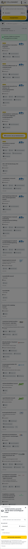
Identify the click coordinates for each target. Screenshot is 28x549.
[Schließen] (25, 507)
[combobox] (12, 520)
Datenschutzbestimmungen (6, 541)
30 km (22, 526)
